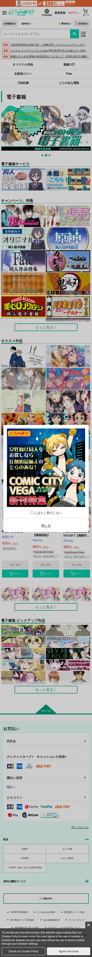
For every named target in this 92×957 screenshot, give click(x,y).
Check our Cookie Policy (23, 951)
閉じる (46, 525)
